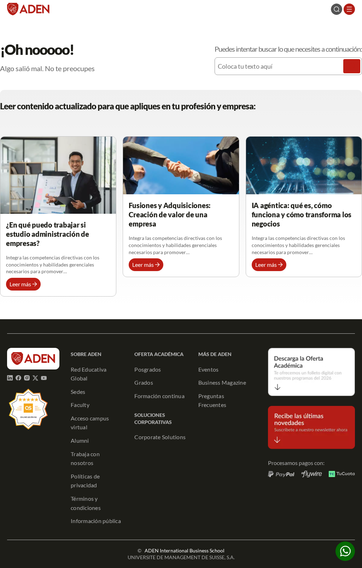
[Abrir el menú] (349, 9)
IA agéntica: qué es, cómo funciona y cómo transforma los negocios (302, 214)
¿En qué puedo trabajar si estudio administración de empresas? (47, 233)
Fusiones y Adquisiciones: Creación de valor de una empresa (170, 214)
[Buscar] (351, 66)
